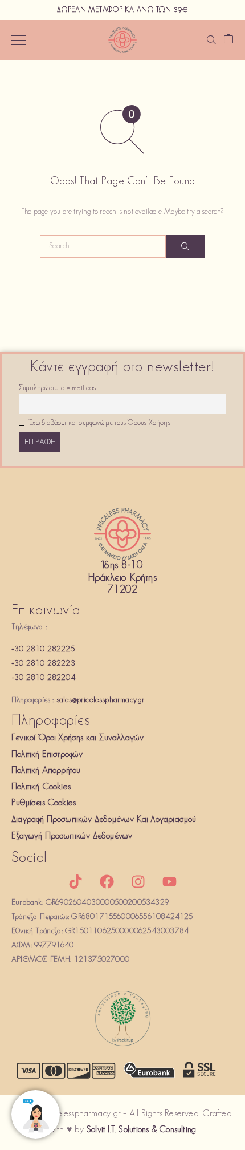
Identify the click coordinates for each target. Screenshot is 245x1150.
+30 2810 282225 (43, 649)
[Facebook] (106, 881)
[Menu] (18, 40)
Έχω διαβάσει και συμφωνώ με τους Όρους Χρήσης (98, 423)
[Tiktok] (75, 881)
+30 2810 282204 (43, 678)
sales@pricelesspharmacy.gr (100, 700)
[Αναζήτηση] (211, 40)
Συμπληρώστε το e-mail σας (57, 388)
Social (29, 858)
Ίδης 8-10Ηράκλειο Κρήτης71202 (122, 578)
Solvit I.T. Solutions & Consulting (141, 1130)
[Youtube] (170, 881)
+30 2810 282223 (43, 663)
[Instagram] (138, 881)
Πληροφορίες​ (50, 721)
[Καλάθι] (228, 40)
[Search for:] (103, 246)
